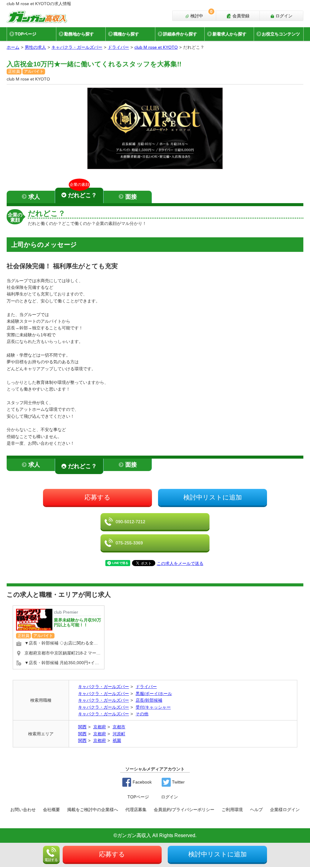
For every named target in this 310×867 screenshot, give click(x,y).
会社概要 (51, 809)
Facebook (141, 782)
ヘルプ (256, 809)
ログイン (283, 15)
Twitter (178, 782)
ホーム (13, 47)
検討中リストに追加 (212, 497)
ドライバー (118, 47)
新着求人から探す (229, 33)
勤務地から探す (79, 33)
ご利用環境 (232, 809)
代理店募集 (136, 809)
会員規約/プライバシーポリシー (184, 809)
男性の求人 (35, 47)
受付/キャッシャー (153, 707)
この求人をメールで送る (180, 563)
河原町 (119, 733)
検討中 (201, 14)
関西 (82, 726)
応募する (97, 497)
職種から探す (126, 33)
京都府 (99, 726)
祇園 (117, 740)
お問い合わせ (23, 809)
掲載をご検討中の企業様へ (92, 809)
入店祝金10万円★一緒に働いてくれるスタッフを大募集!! (94, 64)
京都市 (119, 726)
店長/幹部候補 (149, 700)
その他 (142, 713)
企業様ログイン (285, 809)
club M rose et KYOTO (156, 47)
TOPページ (25, 33)
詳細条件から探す (180, 33)
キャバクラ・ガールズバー (76, 47)
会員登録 (240, 15)
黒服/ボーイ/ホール (154, 693)
